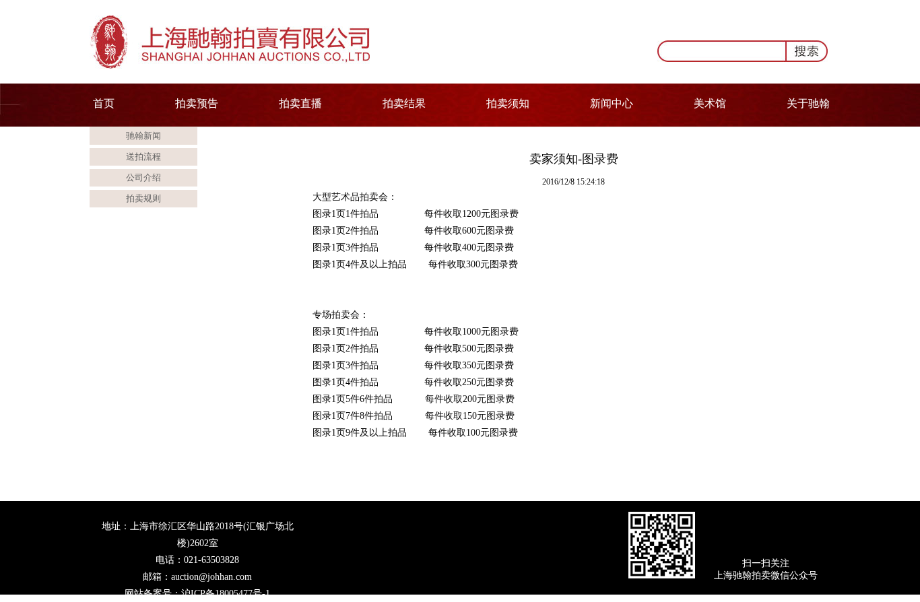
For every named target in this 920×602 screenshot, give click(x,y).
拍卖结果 (404, 103)
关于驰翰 (808, 103)
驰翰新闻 (143, 136)
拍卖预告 (196, 103)
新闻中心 (611, 103)
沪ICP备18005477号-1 (225, 594)
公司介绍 (143, 177)
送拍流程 (143, 157)
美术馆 (710, 103)
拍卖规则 (143, 198)
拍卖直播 (300, 103)
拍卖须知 (507, 103)
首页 (103, 103)
